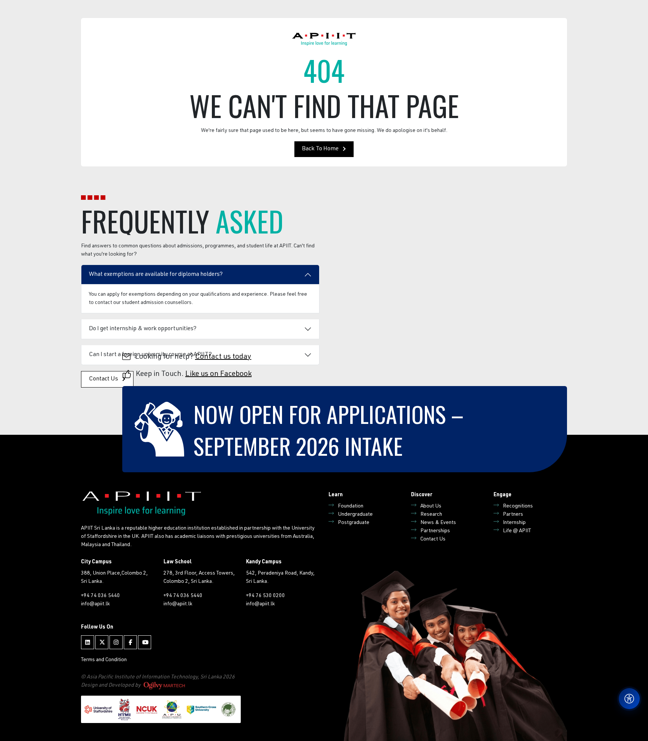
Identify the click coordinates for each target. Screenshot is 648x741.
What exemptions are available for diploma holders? (156, 275)
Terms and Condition (104, 660)
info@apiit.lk (95, 604)
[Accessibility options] (629, 698)
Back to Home (320, 149)
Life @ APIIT (517, 531)
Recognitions (518, 506)
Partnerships (435, 531)
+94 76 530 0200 (265, 596)
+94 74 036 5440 (100, 596)
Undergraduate (355, 514)
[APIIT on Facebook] (130, 642)
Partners (513, 514)
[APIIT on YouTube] (144, 642)
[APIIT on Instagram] (116, 642)
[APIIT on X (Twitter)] (101, 642)
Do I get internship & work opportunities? (142, 329)
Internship (514, 522)
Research (431, 514)
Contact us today (223, 357)
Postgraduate (353, 522)
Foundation (350, 506)
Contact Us (433, 539)
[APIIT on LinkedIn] (87, 642)
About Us (430, 506)
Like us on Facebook (218, 374)
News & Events (438, 522)
